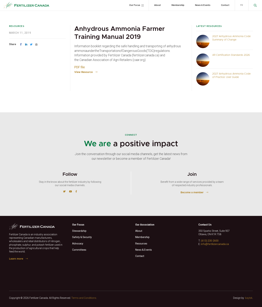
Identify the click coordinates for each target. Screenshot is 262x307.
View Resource (83, 72)
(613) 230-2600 (210, 240)
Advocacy (77, 243)
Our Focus (134, 5)
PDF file (80, 67)
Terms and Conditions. (84, 297)
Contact (225, 5)
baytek (248, 297)
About (157, 5)
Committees (79, 249)
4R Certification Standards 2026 (231, 55)
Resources (141, 243)
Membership (177, 5)
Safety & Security (82, 237)
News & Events (202, 5)
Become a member (192, 192)
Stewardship (79, 230)
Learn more (16, 259)
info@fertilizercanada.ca (215, 244)
